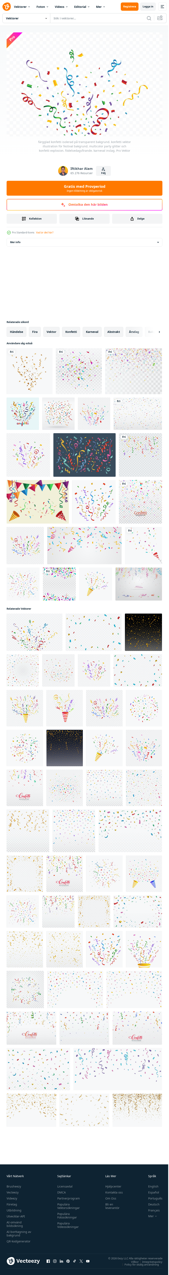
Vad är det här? (44, 232)
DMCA (60, 1190)
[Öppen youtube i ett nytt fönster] (87, 1259)
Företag (12, 1202)
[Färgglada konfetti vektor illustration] (23, 411)
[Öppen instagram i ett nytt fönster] (54, 1259)
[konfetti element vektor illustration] (84, 453)
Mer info (15, 240)
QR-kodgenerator (19, 1239)
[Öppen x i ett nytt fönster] (81, 1259)
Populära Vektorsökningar (67, 1204)
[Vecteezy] (6, 6)
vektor (51, 330)
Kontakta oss (112, 1190)
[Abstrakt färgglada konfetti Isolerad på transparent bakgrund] (79, 369)
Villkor (132, 1259)
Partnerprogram (67, 1196)
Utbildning (14, 1208)
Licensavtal (64, 1184)
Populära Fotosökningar (66, 1213)
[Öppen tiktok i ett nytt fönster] (74, 1259)
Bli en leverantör (110, 1204)
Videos (59, 7)
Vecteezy (13, 1190)
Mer (99, 7)
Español (150, 1190)
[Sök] (149, 18)
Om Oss (108, 1196)
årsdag (134, 330)
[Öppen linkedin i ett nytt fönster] (61, 1259)
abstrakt (113, 330)
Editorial (80, 7)
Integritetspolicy (149, 1259)
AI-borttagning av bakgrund (19, 1231)
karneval (92, 330)
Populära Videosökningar (67, 1223)
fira (35, 330)
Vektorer (20, 7)
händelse (16, 330)
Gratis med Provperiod (84, 188)
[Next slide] (152, 330)
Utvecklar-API (16, 1214)
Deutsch (150, 1202)
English (150, 1184)
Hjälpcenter (111, 1184)
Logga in (148, 6)
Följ (103, 173)
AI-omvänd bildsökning (15, 1222)
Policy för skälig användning (138, 1262)
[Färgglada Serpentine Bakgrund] (138, 581)
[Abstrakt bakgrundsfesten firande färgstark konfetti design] (59, 581)
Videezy (12, 1196)
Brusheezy (14, 1184)
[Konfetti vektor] (58, 411)
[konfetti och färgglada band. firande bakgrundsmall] (84, 543)
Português (152, 1196)
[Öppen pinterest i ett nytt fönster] (68, 1259)
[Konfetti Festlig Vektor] (38, 500)
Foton (40, 7)
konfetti (71, 330)
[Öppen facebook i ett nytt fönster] (48, 1259)
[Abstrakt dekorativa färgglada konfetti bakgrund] (140, 500)
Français (151, 1208)
